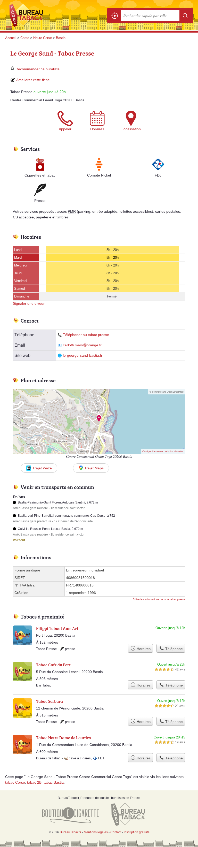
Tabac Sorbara (49, 701)
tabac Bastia (54, 782)
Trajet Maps (94, 468)
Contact (115, 832)
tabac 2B (34, 782)
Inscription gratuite (137, 832)
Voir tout (19, 540)
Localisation (131, 129)
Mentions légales (96, 832)
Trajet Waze (42, 468)
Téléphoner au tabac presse (86, 335)
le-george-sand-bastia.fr (82, 355)
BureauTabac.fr (28, 15)
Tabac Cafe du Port (53, 665)
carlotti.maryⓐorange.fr (82, 345)
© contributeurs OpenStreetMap (167, 392)
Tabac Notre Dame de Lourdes (63, 738)
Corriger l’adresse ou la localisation (163, 451)
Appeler (65, 129)
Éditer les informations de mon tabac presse (159, 599)
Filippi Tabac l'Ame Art (57, 628)
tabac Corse (15, 782)
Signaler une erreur (29, 303)
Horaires (97, 129)
